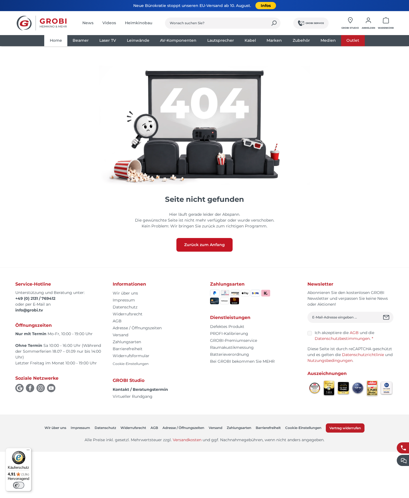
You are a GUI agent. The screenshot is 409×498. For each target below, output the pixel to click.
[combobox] (216, 23)
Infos (266, 5)
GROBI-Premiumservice (233, 340)
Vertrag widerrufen (345, 428)
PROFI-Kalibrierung (229, 333)
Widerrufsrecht (127, 314)
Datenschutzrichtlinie (363, 354)
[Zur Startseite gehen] (42, 23)
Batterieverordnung (229, 354)
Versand (120, 334)
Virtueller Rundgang (132, 396)
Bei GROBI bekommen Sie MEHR (242, 361)
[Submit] (386, 317)
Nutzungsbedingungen (330, 360)
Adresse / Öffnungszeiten (137, 327)
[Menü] (28, 451)
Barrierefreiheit (127, 348)
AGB (117, 320)
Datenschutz (125, 307)
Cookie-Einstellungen (131, 364)
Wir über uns (125, 293)
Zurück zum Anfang (204, 244)
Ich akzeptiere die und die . (344, 335)
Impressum (124, 300)
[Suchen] (273, 23)
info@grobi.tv (29, 310)
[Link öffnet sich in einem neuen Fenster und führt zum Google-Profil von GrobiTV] (19, 388)
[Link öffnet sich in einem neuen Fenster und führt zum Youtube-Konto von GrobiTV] (51, 388)
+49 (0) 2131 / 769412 (35, 298)
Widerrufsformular (131, 355)
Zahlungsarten (127, 341)
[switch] (18, 485)
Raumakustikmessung (232, 347)
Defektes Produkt (227, 326)
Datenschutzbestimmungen (342, 338)
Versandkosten (187, 439)
